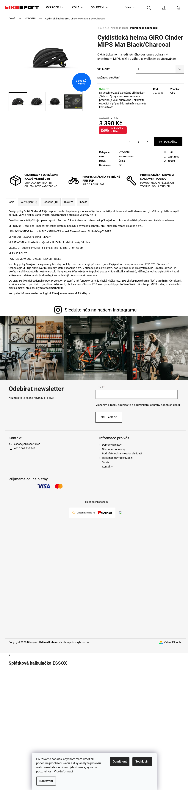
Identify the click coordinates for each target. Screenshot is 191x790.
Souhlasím (142, 761)
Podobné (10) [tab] (51, 201)
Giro (172, 92)
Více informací (63, 771)
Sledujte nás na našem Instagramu (101, 310)
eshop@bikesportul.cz (27, 443)
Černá (122, 160)
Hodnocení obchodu (97, 501)
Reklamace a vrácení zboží (117, 457)
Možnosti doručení (108, 77)
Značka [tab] (83, 201)
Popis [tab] (11, 201)
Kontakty (107, 466)
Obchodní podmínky (113, 449)
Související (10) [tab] (28, 201)
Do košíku (170, 141)
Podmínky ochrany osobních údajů (122, 453)
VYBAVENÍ (124, 152)
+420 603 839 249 (24, 448)
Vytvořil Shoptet (173, 642)
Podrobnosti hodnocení (144, 27)
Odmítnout (120, 761)
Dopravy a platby (112, 444)
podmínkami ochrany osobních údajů (157, 405)
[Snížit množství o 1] (129, 141)
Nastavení (46, 781)
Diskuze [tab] (68, 201)
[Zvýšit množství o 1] (147, 141)
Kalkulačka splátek (116, 130)
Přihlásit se (109, 417)
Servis (105, 462)
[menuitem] (55, 7)
